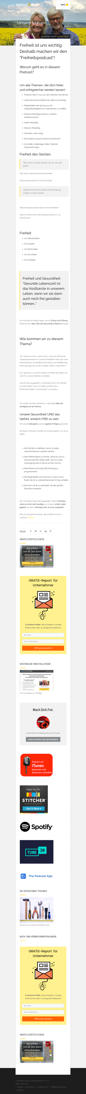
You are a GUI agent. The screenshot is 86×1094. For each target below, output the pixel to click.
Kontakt (20, 1087)
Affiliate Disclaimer (58, 1087)
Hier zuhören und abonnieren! (43, 739)
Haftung (20, 1090)
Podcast (30, 517)
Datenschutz (43, 1087)
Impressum (30, 1087)
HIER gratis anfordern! (43, 648)
